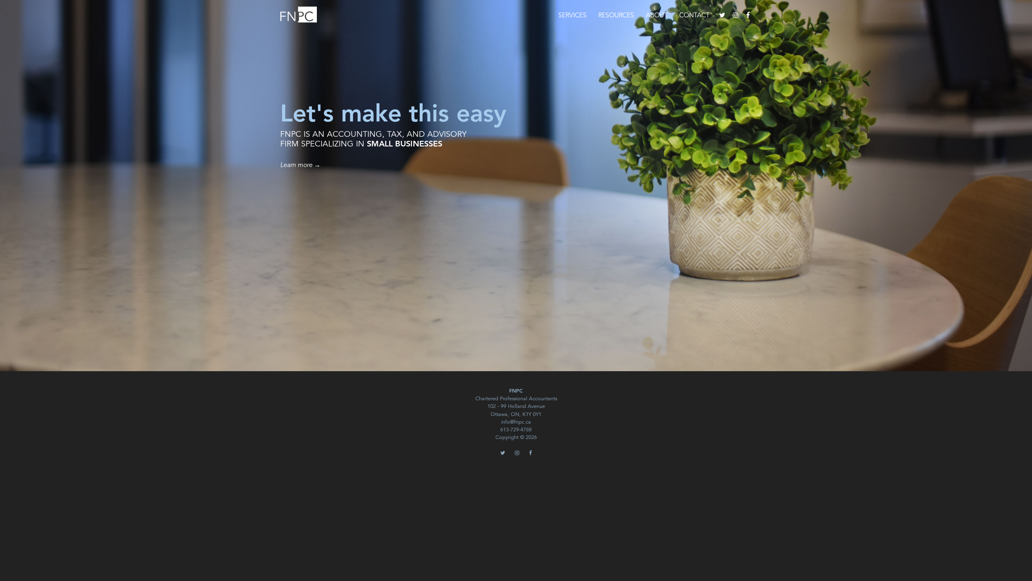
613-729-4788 (516, 430)
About (657, 16)
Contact (694, 16)
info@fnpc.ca (516, 422)
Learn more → (300, 165)
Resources (616, 16)
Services (572, 16)
